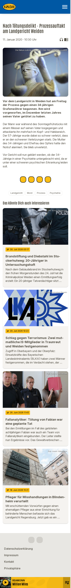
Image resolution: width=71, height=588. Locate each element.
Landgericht (17, 193)
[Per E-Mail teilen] (48, 179)
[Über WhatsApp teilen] (39, 179)
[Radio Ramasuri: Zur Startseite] (31, 6)
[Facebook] (31, 540)
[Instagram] (39, 540)
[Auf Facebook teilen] (23, 179)
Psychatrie (55, 193)
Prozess (41, 193)
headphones (61, 39)
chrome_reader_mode (66, 39)
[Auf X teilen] (31, 179)
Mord (29, 193)
